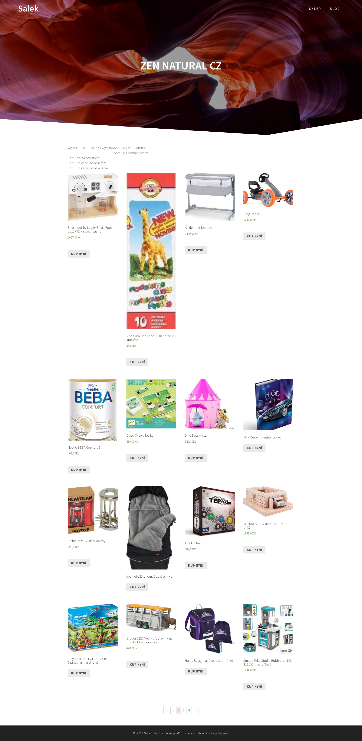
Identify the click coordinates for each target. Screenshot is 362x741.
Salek (28, 8)
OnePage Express (217, 733)
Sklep (315, 8)
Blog (335, 8)
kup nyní (78, 254)
